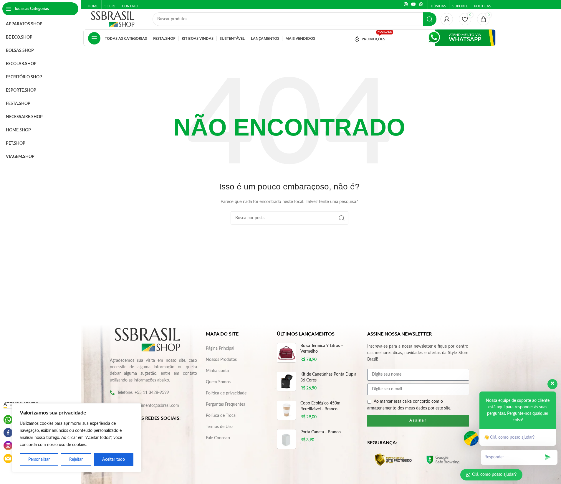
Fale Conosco (218, 438)
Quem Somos (218, 382)
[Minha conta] (447, 19)
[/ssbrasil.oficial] (8, 432)
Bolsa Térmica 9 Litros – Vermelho (321, 349)
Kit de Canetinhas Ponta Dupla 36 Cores (328, 377)
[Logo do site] (113, 19)
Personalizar (39, 459)
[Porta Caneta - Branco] (286, 439)
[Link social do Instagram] (405, 4)
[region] (76, 437)
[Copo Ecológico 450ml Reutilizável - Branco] (286, 410)
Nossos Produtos (221, 360)
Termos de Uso (219, 427)
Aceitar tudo (113, 459)
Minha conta (217, 371)
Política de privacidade (226, 393)
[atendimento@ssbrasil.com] (8, 458)
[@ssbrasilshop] (8, 445)
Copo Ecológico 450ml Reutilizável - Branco (320, 406)
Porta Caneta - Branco (320, 432)
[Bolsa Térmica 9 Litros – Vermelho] (286, 353)
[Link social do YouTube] (413, 4)
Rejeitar (76, 459)
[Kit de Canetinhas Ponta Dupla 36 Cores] (286, 382)
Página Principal (220, 348)
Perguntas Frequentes (225, 404)
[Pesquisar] (429, 19)
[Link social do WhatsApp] (421, 4)
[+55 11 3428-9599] (8, 419)
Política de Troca (221, 416)
